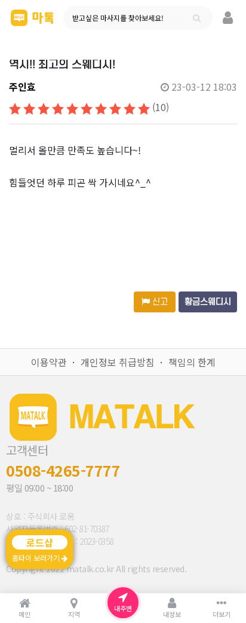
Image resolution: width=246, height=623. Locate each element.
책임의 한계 (192, 362)
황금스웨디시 (207, 302)
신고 (159, 302)
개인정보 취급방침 (118, 362)
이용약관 (49, 362)
